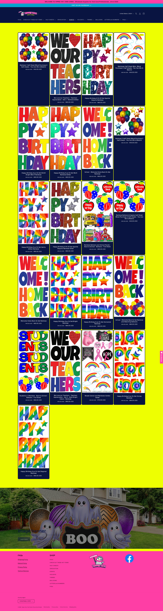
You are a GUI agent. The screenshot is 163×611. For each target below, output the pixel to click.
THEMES (52, 577)
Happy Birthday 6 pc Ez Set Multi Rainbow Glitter (65, 174)
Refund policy (47, 607)
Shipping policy (72, 607)
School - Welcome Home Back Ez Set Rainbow (97, 173)
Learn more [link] (24, 539)
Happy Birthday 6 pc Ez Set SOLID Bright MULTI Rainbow (34, 174)
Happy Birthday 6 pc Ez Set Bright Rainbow (65, 322)
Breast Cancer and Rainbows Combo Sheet (97, 396)
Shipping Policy (23, 559)
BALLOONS (53, 580)
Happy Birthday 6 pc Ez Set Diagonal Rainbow (34, 472)
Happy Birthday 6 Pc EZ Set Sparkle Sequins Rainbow (97, 99)
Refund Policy (22, 563)
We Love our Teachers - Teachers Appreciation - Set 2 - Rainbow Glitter (65, 99)
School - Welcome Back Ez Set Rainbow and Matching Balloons (129, 321)
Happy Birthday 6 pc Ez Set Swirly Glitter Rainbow (34, 248)
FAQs (51, 586)
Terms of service (64, 607)
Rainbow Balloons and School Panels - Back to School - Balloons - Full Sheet (97, 246)
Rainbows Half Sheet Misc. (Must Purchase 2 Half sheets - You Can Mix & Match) (129, 68)
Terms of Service (23, 571)
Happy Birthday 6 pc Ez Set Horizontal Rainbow (97, 323)
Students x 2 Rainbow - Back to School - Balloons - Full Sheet (34, 396)
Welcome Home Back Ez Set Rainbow (34, 321)
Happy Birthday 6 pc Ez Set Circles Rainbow (129, 397)
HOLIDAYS (53, 574)
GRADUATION (54, 568)
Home (51, 559)
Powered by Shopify (37, 607)
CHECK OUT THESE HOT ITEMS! (59, 562)
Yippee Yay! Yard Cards (27, 607)
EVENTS (52, 571)
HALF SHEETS (54, 565)
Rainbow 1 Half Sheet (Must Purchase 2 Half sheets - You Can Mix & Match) (33, 66)
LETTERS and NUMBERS (57, 583)
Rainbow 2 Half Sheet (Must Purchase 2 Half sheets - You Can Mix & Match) (129, 139)
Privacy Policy (22, 567)
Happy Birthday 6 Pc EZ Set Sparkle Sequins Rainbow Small (65, 247)
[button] (33, 20)
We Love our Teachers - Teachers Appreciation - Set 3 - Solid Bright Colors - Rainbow (65, 397)
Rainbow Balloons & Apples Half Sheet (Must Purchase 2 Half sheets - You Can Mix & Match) (129, 216)
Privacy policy (55, 607)
